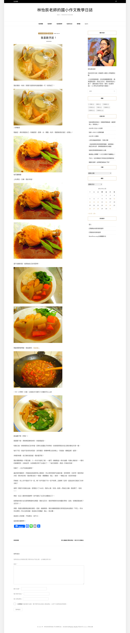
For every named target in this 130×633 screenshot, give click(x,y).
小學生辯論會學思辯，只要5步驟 (98, 140)
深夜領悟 (16, 540)
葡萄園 (78, 23)
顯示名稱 (17, 589)
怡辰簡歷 (16, 1)
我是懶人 (36, 348)
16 (106, 202)
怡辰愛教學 (59, 23)
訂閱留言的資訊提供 (95, 232)
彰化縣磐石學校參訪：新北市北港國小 (72, 540)
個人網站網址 (18, 599)
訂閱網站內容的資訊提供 (96, 228)
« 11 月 (90, 213)
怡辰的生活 (69, 23)
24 (110, 205)
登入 (90, 224)
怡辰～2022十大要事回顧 (96, 132)
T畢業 (98, 104)
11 (114, 198)
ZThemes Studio (73, 626)
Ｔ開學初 (92, 110)
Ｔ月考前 (92, 107)
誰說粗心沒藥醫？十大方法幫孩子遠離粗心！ (102, 154)
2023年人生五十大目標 (95, 128)
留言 (15, 564)
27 (94, 208)
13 (94, 202)
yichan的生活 (42, 33)
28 (98, 208)
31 (110, 208)
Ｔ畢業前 (107, 107)
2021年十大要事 (93, 136)
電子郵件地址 (18, 594)
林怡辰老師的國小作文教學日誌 (65, 10)
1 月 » (94, 213)
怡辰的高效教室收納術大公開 (97, 150)
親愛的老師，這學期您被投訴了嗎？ (99, 162)
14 (98, 202)
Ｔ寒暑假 (106, 104)
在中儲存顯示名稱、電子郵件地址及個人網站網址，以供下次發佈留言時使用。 (42, 604)
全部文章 (50, 33)
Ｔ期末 (99, 107)
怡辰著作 (50, 23)
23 (106, 205)
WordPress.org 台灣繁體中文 (97, 236)
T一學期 (91, 104)
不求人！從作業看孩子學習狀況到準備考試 (101, 158)
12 (90, 202)
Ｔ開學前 (100, 110)
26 (90, 208)
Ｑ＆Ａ (86, 23)
